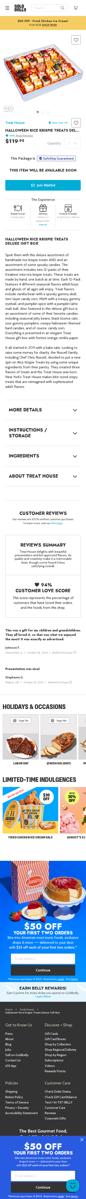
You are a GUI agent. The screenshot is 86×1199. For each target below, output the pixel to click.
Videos (50, 1066)
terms (74, 979)
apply (61, 979)
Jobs (8, 1050)
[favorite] (76, 40)
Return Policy (14, 1097)
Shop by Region (55, 1055)
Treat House (15, 123)
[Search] (62, 8)
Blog (8, 1044)
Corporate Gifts (55, 1118)
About (9, 1039)
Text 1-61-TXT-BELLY (58, 1102)
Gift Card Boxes (55, 1039)
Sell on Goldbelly (16, 1055)
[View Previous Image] (10, 73)
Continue (43, 970)
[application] (73, 1186)
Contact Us (13, 1060)
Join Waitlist (46, 185)
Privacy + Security (17, 1108)
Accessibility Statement (21, 1113)
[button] (76, 40)
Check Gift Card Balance (61, 1097)
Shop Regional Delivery (60, 1050)
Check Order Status (58, 1092)
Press (9, 1034)
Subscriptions (54, 1060)
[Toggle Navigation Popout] (7, 8)
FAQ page (57, 523)
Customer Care (55, 1108)
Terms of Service (17, 1102)
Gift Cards (51, 1034)
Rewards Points (55, 1071)
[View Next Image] (76, 73)
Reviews (50, 1113)
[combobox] (49, 8)
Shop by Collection (58, 1044)
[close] (81, 1140)
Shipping (11, 1092)
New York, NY (60, 122)
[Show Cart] (76, 8)
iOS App (10, 1066)
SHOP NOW (49, 24)
